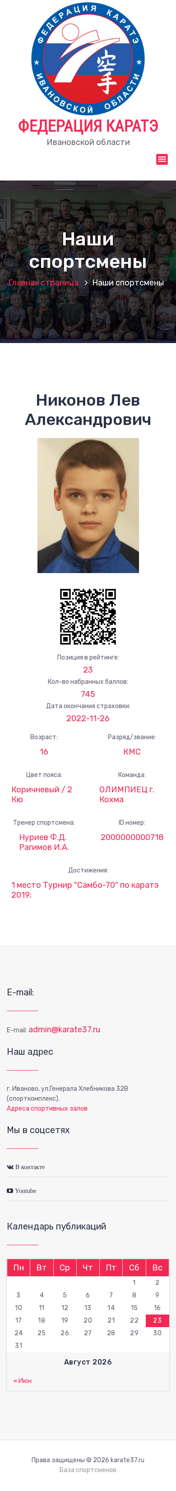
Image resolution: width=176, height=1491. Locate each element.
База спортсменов (88, 1470)
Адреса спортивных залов (47, 1108)
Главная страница (43, 283)
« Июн (23, 1381)
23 (88, 670)
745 (88, 694)
